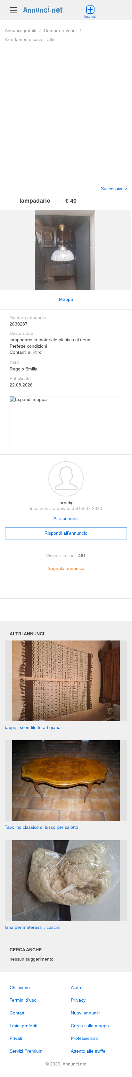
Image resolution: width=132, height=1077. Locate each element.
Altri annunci (66, 518)
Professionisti (84, 1038)
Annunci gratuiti (20, 30)
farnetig (66, 502)
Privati (16, 1038)
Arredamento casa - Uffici (30, 39)
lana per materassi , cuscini (32, 927)
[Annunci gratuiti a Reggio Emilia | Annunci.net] (42, 9)
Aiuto (76, 987)
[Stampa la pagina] (66, 588)
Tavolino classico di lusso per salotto (41, 827)
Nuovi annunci (85, 1012)
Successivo (112, 188)
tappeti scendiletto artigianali (33, 727)
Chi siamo (20, 987)
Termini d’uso (23, 1000)
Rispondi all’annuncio (66, 533)
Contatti (17, 1012)
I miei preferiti (23, 1025)
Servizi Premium (26, 1051)
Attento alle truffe (88, 1051)
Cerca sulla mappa (90, 1025)
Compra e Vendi (60, 30)
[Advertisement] (66, 110)
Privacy (78, 1000)
